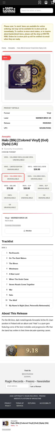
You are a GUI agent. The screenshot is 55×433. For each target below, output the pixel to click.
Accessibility (45, 403)
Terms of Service (20, 404)
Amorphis (11, 48)
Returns (31, 403)
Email (28, 377)
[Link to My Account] (46, 3)
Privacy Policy (8, 404)
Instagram (28, 374)
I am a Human (35, 386)
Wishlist (29, 231)
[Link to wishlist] (40, 3)
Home (4, 48)
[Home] (9, 10)
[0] (52, 3)
